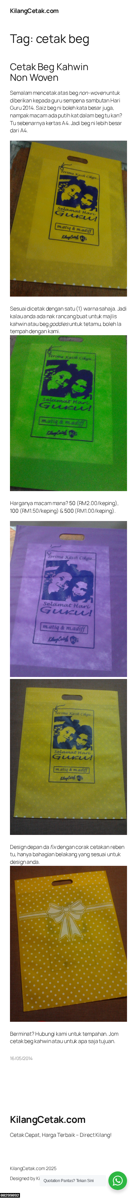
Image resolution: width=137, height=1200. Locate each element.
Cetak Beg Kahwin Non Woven (49, 72)
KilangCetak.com (34, 10)
